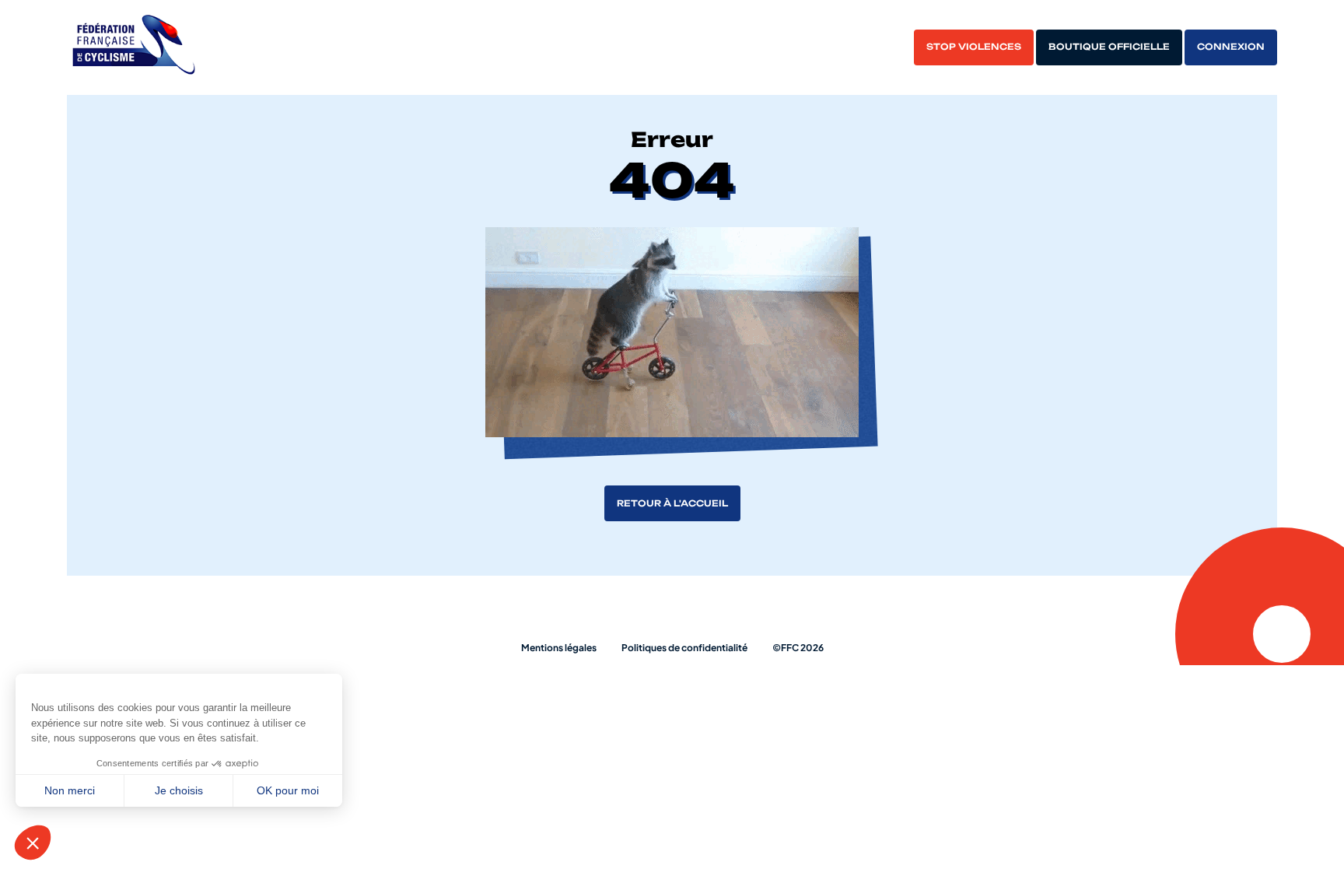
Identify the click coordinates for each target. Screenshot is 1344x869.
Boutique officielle (1109, 46)
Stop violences (973, 46)
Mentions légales (559, 648)
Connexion (1231, 46)
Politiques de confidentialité (684, 648)
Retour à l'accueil (672, 503)
